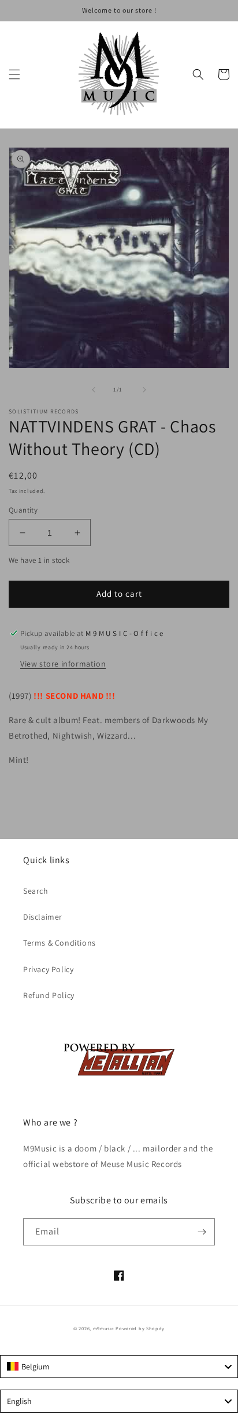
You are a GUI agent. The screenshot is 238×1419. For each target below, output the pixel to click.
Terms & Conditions (59, 943)
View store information (63, 663)
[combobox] (119, 1366)
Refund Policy (49, 995)
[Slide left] (93, 389)
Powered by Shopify (140, 1328)
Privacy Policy (48, 969)
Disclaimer (42, 917)
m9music (103, 1328)
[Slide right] (144, 389)
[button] (14, 74)
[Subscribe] (201, 1231)
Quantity (23, 510)
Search (36, 891)
